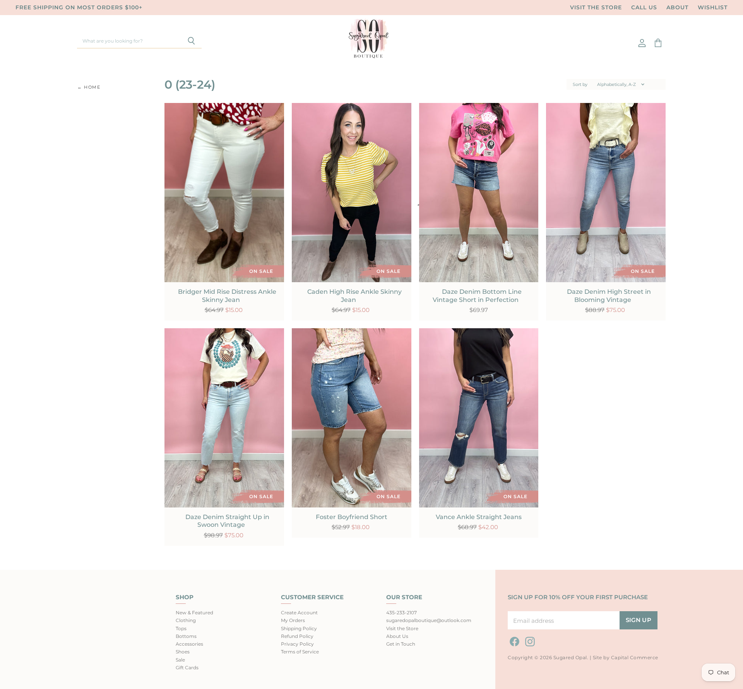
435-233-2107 (401, 612)
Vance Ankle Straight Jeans (479, 517)
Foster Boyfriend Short (351, 517)
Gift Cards (187, 667)
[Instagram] (529, 640)
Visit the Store (596, 7)
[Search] (191, 41)
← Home (89, 87)
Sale (180, 660)
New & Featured (194, 612)
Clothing (186, 620)
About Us (397, 636)
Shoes (183, 652)
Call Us (644, 7)
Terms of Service (300, 652)
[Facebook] (513, 640)
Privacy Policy (297, 644)
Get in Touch (400, 644)
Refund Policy (297, 636)
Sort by (580, 84)
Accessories (189, 644)
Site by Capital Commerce (625, 657)
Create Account (299, 612)
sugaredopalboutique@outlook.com (428, 620)
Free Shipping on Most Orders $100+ (78, 7)
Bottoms (186, 636)
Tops (181, 628)
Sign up (638, 620)
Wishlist (713, 7)
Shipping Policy (299, 628)
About (677, 7)
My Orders (293, 620)
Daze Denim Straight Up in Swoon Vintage (227, 520)
